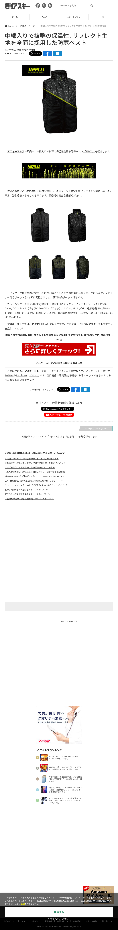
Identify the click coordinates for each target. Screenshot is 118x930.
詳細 (23, 904)
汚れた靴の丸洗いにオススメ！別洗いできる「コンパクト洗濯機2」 (35, 472)
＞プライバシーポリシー (59, 919)
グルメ (15, 16)
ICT (73, 16)
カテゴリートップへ (97, 428)
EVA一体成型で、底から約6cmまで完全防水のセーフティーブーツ (34, 481)
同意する (59, 912)
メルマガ (34, 375)
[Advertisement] (59, 532)
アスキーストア (103, 16)
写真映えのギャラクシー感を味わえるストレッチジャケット (32, 458)
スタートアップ (44, 16)
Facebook (21, 375)
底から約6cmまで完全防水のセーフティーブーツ (26, 490)
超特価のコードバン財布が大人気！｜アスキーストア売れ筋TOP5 (34, 476)
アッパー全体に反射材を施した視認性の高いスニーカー (30, 467)
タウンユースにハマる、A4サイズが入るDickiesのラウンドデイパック (36, 485)
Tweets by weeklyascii (69, 621)
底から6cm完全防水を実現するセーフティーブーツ (27, 494)
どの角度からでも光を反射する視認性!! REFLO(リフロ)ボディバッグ (35, 463)
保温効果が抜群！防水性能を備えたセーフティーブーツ (29, 499)
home (11, 25)
